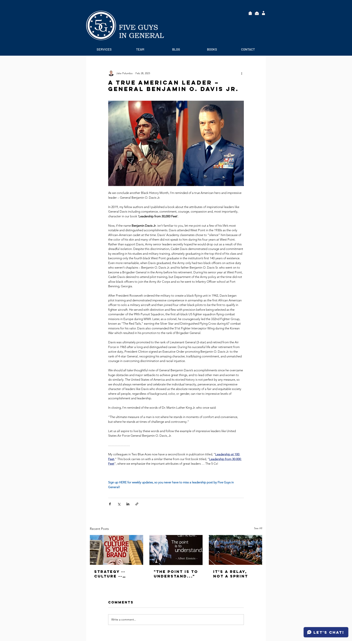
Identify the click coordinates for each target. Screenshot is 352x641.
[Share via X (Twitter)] (119, 504)
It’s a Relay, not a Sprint (230, 573)
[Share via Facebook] (110, 504)
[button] (104, 49)
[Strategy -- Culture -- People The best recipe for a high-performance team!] (116, 550)
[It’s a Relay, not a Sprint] (235, 550)
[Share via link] (137, 504)
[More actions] (241, 73)
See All (258, 528)
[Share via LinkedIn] (128, 504)
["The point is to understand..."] (176, 550)
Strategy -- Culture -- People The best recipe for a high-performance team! (116, 573)
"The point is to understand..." (176, 573)
